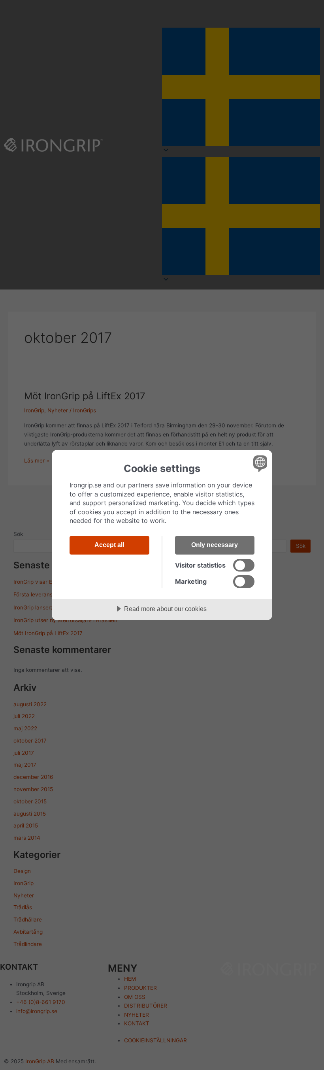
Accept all (109, 544)
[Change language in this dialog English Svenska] (259, 463)
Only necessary (214, 544)
